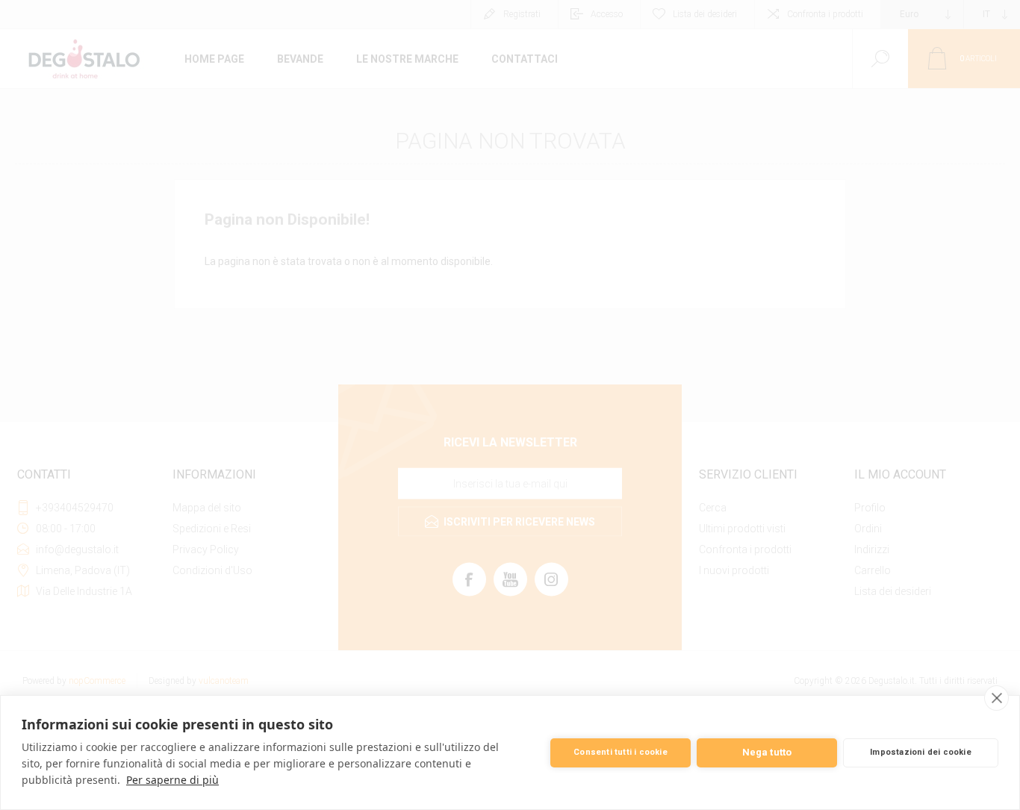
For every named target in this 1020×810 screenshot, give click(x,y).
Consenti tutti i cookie (620, 752)
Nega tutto (767, 752)
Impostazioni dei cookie (920, 752)
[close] (996, 698)
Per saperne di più (172, 780)
